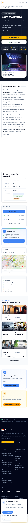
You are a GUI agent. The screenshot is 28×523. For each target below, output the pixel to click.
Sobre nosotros (19, 494)
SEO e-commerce (19, 460)
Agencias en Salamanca (7, 484)
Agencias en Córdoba (6, 487)
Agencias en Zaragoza (6, 469)
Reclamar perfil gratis (13, 241)
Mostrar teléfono (15, 42)
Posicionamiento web (20, 451)
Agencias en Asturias (6, 478)
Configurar (7, 519)
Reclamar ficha (5, 494)
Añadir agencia (18, 442)
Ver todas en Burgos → (14, 360)
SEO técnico (18, 456)
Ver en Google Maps (14, 273)
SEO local (17, 454)
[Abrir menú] (26, 2)
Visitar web (14, 37)
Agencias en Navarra (6, 475)
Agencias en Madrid (6, 453)
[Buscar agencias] (20, 2)
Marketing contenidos (20, 463)
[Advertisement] (14, 155)
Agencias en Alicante (6, 462)
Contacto (17, 496)
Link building (18, 458)
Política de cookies (10, 509)
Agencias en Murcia (6, 471)
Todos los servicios (20, 449)
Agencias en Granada (6, 473)
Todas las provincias (4, 450)
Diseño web (16, 198)
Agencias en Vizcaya (6, 466)
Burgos (14, 31)
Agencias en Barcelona (7, 455)
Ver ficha (9, 319)
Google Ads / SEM (19, 467)
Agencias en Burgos (9, 6)
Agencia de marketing (18, 193)
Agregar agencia (5, 496)
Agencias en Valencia (6, 457)
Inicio (2, 6)
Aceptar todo (8, 512)
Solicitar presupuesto (14, 223)
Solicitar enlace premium (11, 404)
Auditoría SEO (18, 465)
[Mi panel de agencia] (23, 2)
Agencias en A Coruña (6, 482)
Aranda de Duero (18, 6)
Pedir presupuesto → (8, 442)
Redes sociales (18, 472)
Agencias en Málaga (6, 464)
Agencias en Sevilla (6, 460)
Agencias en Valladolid (6, 480)
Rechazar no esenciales (11, 515)
